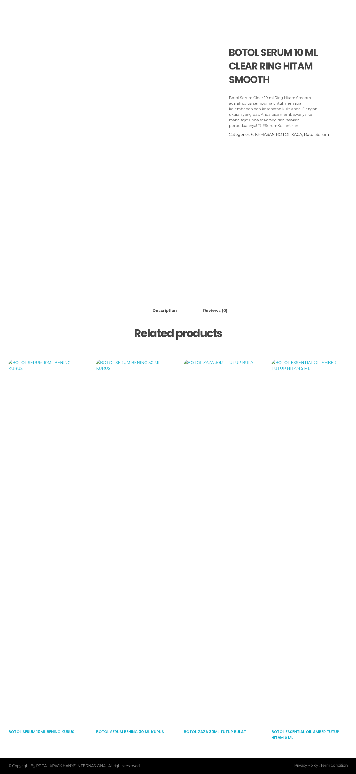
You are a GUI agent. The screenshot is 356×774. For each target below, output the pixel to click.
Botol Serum (316, 134)
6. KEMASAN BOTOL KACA (276, 134)
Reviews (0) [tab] (215, 310)
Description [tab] (165, 310)
